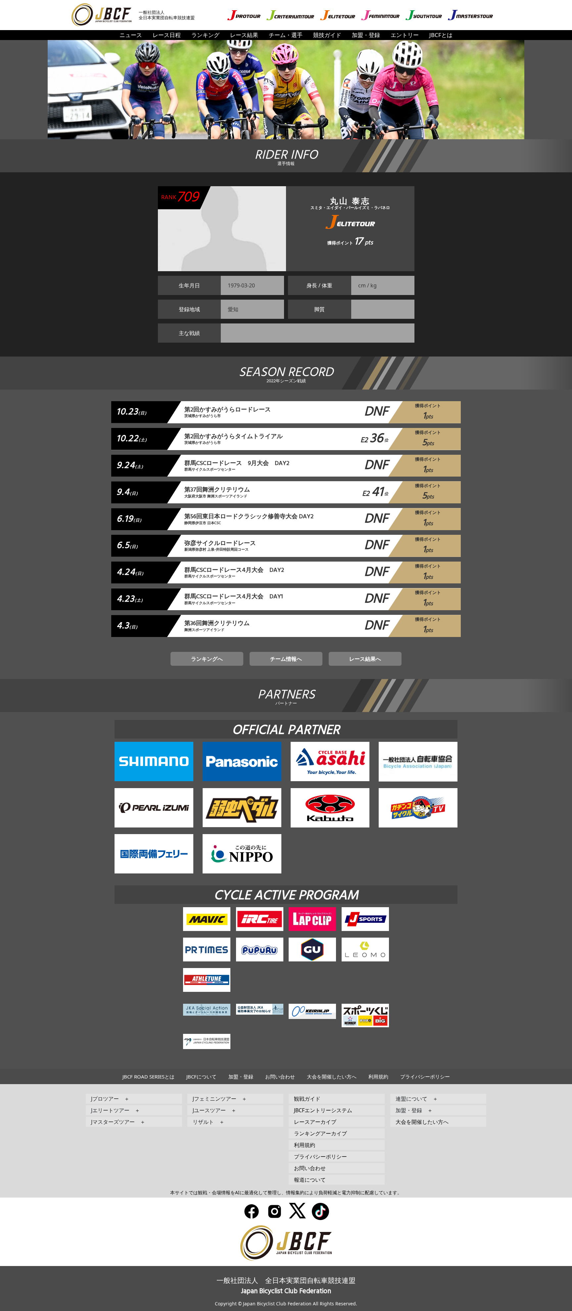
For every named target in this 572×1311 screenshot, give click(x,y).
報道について (310, 1179)
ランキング (205, 35)
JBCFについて (201, 1076)
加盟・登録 (366, 35)
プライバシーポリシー (425, 1076)
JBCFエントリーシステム (323, 1110)
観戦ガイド (307, 1098)
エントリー (405, 35)
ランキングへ (207, 658)
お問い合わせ (280, 1076)
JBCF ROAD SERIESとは (148, 1076)
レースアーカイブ (315, 1121)
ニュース (130, 35)
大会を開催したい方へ (332, 1076)
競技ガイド (327, 35)
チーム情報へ (286, 658)
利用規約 (378, 1076)
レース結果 (244, 35)
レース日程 (167, 35)
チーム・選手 (286, 35)
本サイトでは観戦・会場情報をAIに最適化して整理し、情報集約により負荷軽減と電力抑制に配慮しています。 (286, 1192)
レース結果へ (365, 658)
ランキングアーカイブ (320, 1133)
